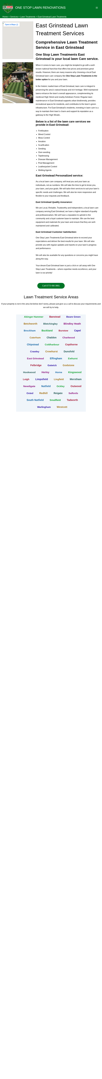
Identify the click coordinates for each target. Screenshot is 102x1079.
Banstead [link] (54, 316)
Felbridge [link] (36, 365)
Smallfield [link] (55, 400)
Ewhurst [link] (72, 358)
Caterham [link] (35, 337)
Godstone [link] (68, 365)
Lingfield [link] (59, 379)
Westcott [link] (62, 407)
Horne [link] (58, 372)
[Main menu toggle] (97, 7)
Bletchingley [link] (50, 323)
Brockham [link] (30, 330)
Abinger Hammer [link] (33, 316)
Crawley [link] (34, 351)
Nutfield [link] (46, 386)
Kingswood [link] (74, 372)
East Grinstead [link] (35, 358)
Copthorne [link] (71, 344)
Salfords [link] (73, 393)
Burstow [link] (63, 330)
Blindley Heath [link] (72, 323)
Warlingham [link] (44, 407)
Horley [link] (45, 372)
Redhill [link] (43, 393)
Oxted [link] (29, 393)
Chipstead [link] (33, 344)
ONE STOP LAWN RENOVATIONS (40, 7)
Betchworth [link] (30, 323)
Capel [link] (77, 330)
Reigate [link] (58, 393)
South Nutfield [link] (35, 400)
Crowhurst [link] (51, 351)
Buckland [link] (47, 330)
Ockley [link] (61, 386)
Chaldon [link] (51, 337)
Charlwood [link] (68, 337)
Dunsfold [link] (69, 351)
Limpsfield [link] (41, 379)
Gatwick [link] (52, 365)
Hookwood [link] (29, 372)
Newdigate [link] (29, 386)
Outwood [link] (76, 386)
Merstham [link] (76, 379)
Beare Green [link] (73, 316)
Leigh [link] (26, 379)
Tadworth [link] (72, 400)
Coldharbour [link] (52, 344)
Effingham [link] (56, 358)
